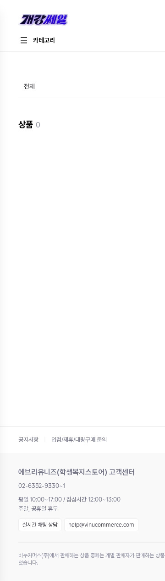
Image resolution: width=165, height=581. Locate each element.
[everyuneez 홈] (75, 20)
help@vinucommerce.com (101, 525)
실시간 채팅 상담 (39, 525)
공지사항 (28, 439)
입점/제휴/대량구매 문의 (79, 439)
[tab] (29, 87)
